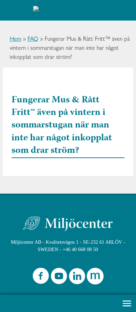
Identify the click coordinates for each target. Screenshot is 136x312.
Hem (15, 38)
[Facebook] (40, 277)
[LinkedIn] (77, 277)
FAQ (33, 38)
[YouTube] (59, 277)
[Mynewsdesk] (95, 277)
